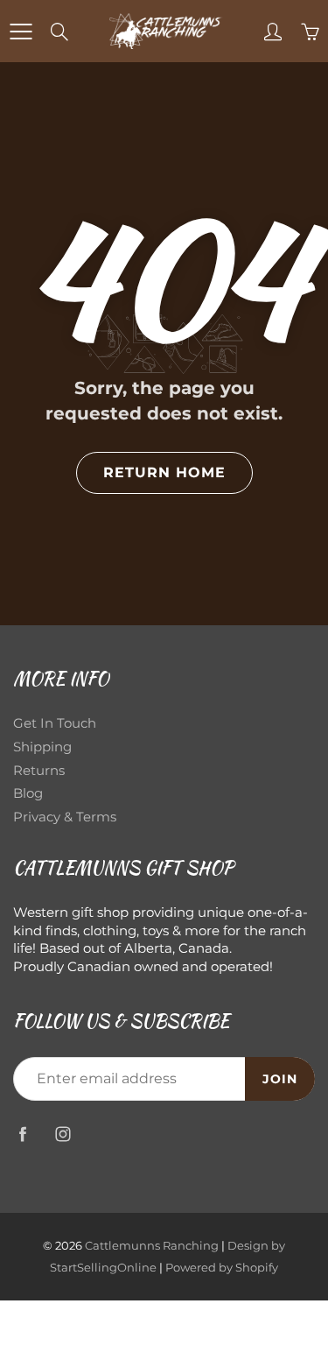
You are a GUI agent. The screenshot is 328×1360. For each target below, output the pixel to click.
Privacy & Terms (64, 817)
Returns (39, 771)
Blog (28, 793)
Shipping (42, 747)
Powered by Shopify (221, 1267)
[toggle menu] (20, 31)
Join (279, 1079)
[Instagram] (62, 1133)
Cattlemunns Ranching (152, 1245)
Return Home (164, 472)
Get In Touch (54, 723)
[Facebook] (22, 1133)
